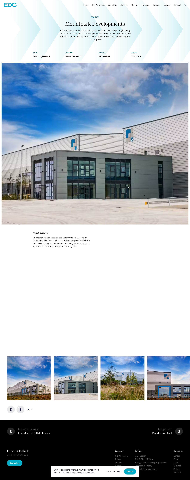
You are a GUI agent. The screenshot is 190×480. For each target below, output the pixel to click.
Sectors (135, 5)
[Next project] (179, 431)
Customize (110, 471)
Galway (177, 469)
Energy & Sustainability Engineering (151, 462)
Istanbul (177, 472)
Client (35, 53)
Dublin (176, 462)
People (118, 459)
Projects (145, 5)
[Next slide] (20, 409)
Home (86, 5)
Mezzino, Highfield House (34, 433)
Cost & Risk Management (146, 469)
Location (69, 53)
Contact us (14, 463)
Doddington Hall (162, 433)
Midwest (177, 466)
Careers (156, 5)
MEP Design (140, 456)
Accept (130, 471)
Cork (176, 459)
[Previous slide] (11, 409)
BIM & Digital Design (144, 459)
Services (102, 53)
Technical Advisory (143, 466)
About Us (112, 5)
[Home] (10, 5)
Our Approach (98, 5)
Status (134, 53)
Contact (177, 5)
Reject (119, 471)
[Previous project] (11, 431)
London (177, 456)
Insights (167, 5)
